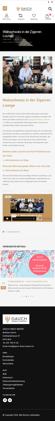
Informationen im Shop (17, 160)
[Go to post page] (27, 264)
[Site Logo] (24, 8)
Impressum (8, 377)
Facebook (5, 400)
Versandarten (9, 388)
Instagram (10, 400)
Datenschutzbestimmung (14, 381)
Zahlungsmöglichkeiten (13, 385)
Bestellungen (8, 356)
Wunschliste (8, 363)
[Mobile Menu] (5, 8)
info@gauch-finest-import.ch (21, 346)
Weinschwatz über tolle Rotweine (23, 281)
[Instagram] (52, 2)
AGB (5, 374)
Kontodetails (8, 360)
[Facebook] (48, 2)
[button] (50, 9)
